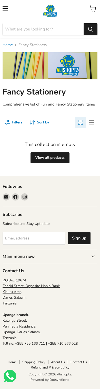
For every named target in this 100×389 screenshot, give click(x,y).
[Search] (90, 29)
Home (8, 45)
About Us (58, 362)
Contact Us (79, 362)
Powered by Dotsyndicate (50, 379)
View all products (50, 157)
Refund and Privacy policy (50, 367)
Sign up (79, 238)
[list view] (91, 122)
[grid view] (80, 122)
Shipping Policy (33, 362)
